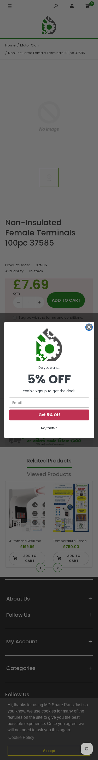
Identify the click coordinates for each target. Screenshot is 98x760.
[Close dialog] (89, 327)
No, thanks (49, 428)
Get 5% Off (49, 415)
